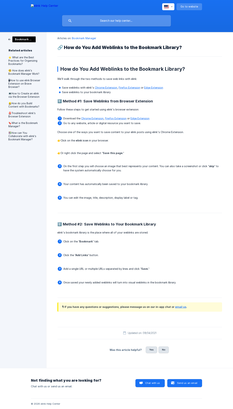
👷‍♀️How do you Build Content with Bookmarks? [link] (23, 105)
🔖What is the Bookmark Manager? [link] (23, 125)
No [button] (163, 349)
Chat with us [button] (152, 382)
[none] (44, 6)
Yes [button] (151, 349)
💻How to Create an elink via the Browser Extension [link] (24, 95)
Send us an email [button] (187, 382)
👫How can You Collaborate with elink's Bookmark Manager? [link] (22, 136)
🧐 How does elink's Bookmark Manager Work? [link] (23, 72)
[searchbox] (116, 20)
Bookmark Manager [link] (84, 38)
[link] (22, 39)
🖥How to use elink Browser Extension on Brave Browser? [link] (24, 83)
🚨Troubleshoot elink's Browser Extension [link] (21, 115)
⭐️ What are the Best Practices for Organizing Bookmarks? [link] (22, 60)
